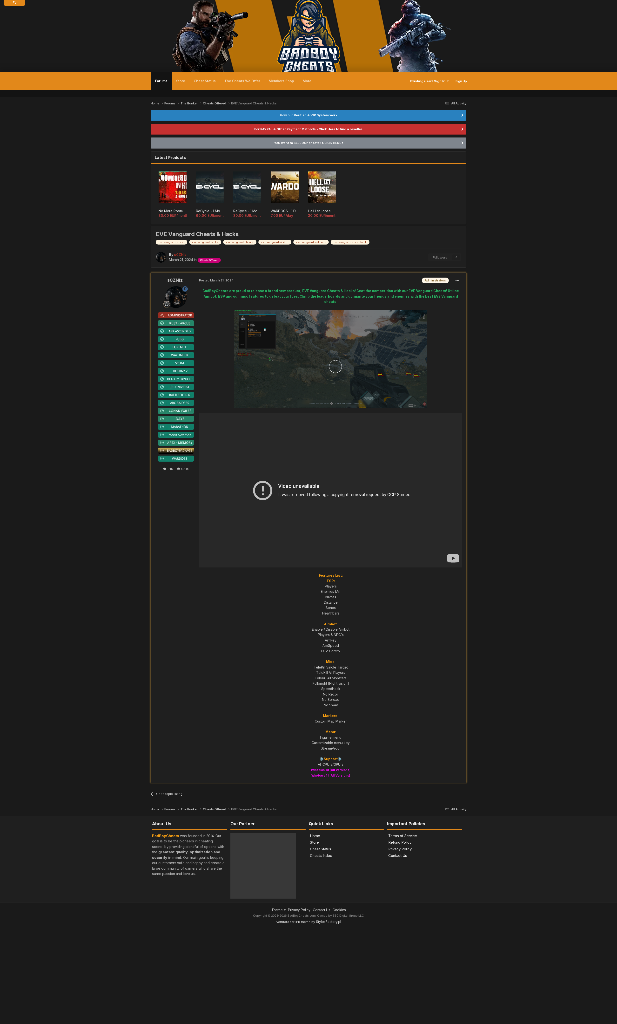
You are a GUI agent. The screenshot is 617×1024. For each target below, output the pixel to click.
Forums (161, 81)
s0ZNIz (175, 280)
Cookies (339, 888)
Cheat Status (205, 81)
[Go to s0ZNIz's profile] (161, 257)
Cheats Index (321, 855)
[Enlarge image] (330, 358)
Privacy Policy (400, 849)
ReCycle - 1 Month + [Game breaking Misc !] (210, 211)
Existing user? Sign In (428, 81)
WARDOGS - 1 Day (285, 211)
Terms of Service (402, 835)
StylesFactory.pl (328, 900)
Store (180, 81)
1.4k (169, 469)
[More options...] (457, 280)
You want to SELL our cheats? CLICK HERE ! (308, 143)
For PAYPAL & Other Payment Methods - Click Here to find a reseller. (308, 129)
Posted (216, 280)
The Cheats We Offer (242, 81)
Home (315, 835)
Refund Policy (399, 842)
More (307, 81)
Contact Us (397, 855)
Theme (277, 888)
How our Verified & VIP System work (308, 115)
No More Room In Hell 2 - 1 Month (173, 211)
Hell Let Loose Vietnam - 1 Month (322, 211)
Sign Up (461, 81)
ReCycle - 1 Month (247, 211)
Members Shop (281, 81)
